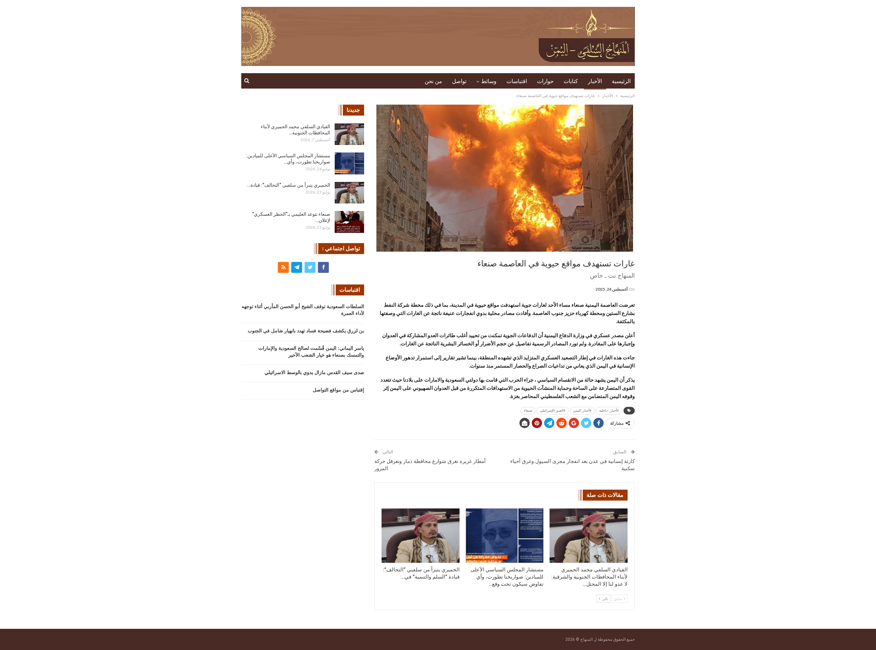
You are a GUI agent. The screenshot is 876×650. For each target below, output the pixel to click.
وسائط (489, 81)
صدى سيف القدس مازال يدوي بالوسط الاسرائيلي (314, 372)
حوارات (545, 81)
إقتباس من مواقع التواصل (338, 390)
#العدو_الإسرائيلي (552, 410)
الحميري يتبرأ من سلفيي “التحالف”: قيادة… (288, 185)
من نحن (433, 81)
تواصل (459, 81)
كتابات (571, 81)
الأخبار (595, 81)
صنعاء (528, 410)
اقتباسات (516, 81)
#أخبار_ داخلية (609, 410)
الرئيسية (621, 81)
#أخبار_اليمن (582, 410)
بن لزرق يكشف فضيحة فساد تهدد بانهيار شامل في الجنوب (306, 330)
